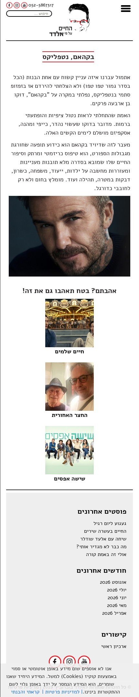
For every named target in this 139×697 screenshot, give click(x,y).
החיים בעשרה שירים (105, 531)
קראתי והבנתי (25, 691)
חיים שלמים (69, 351)
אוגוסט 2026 (113, 582)
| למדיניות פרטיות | (62, 691)
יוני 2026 (117, 597)
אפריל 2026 (114, 613)
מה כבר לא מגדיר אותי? (101, 546)
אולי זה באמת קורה (106, 554)
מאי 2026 (116, 605)
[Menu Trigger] (125, 8)
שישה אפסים (69, 478)
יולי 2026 (116, 589)
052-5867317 (41, 5)
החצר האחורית (70, 415)
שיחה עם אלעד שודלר (103, 538)
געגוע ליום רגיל (109, 523)
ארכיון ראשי (113, 646)
